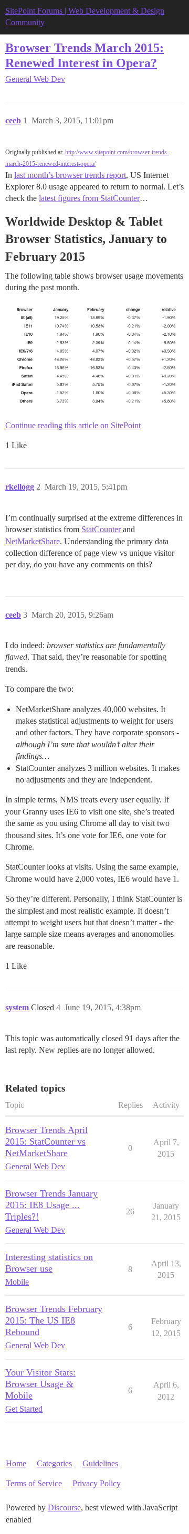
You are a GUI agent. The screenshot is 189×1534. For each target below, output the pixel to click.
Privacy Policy (96, 1483)
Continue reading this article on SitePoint (73, 425)
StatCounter (101, 529)
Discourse (64, 1507)
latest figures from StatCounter (89, 198)
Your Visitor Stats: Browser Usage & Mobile (40, 1384)
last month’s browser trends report (70, 175)
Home (16, 1463)
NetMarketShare (32, 541)
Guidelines (100, 1463)
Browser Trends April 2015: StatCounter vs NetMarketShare (46, 1141)
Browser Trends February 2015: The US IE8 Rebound (53, 1320)
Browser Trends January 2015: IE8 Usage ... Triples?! (51, 1205)
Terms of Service (34, 1483)
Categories (54, 1463)
